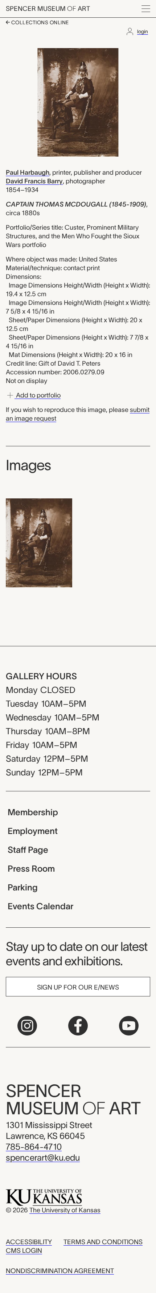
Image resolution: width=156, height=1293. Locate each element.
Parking (23, 887)
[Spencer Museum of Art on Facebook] (78, 1025)
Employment (33, 831)
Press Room (31, 868)
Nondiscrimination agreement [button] (60, 1271)
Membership (33, 812)
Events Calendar (40, 906)
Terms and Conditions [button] (103, 1242)
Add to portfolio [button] (38, 395)
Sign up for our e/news (78, 987)
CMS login (24, 1250)
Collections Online (39, 22)
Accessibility (29, 1242)
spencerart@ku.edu (43, 1157)
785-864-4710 (34, 1147)
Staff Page (28, 850)
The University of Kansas (64, 1210)
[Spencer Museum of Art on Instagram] (27, 1025)
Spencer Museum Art (48, 8)
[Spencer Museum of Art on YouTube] (129, 1025)
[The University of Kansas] (44, 1197)
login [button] (142, 31)
